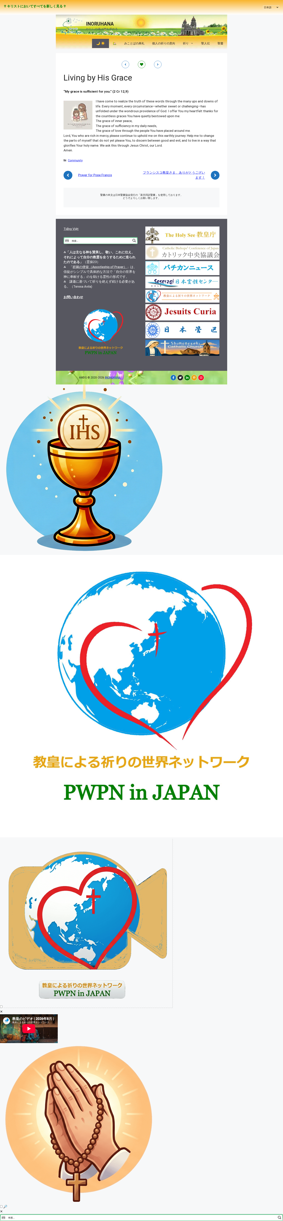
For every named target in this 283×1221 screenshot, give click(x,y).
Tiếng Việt (71, 229)
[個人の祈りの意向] (79, 1202)
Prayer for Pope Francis (95, 175)
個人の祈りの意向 (163, 43)
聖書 (220, 43)
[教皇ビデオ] (88, 1007)
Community (75, 160)
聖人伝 (205, 43)
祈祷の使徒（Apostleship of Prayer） (100, 267)
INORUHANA (100, 24)
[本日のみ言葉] (84, 552)
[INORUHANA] (173, 378)
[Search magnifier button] (134, 240)
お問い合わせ (73, 297)
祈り (186, 43)
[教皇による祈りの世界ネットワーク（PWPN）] (141, 836)
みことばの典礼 (134, 43)
